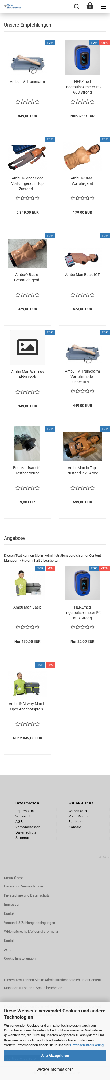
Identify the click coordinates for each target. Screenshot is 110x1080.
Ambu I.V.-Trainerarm (27, 81)
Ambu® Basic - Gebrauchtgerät (27, 277)
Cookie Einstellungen (20, 958)
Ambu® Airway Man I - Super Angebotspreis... (27, 706)
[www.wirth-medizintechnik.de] (10, 6)
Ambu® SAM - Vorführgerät (82, 181)
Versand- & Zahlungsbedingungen (29, 923)
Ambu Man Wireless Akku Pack (27, 374)
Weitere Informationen (55, 1069)
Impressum (12, 904)
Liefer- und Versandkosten (24, 886)
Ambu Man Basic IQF (82, 274)
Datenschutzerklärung (87, 1045)
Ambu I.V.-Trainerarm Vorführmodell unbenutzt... (82, 376)
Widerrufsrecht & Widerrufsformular (31, 932)
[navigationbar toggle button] (103, 6)
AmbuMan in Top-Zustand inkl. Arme (82, 470)
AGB (7, 950)
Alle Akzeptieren (55, 1055)
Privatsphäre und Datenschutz (26, 895)
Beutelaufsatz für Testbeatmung (27, 470)
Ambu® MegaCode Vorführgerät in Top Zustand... (27, 183)
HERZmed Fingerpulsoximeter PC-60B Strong (82, 86)
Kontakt (10, 914)
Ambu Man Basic (27, 607)
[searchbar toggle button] (76, 6)
